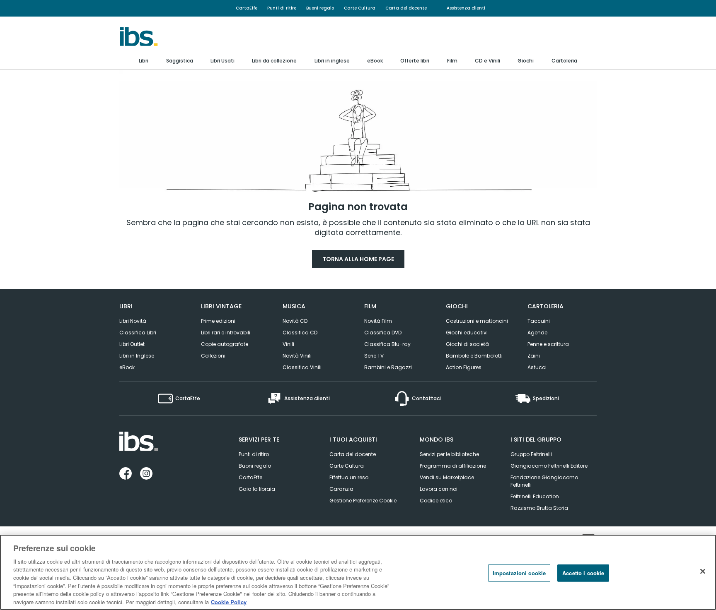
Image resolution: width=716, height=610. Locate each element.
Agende (537, 332)
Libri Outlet (132, 344)
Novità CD (295, 320)
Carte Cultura (359, 8)
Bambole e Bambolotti (474, 355)
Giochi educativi (467, 332)
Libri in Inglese (136, 355)
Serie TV (374, 355)
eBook (127, 367)
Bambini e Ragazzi (388, 367)
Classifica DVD (383, 332)
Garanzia (341, 488)
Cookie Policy (229, 601)
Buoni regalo (320, 8)
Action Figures (463, 367)
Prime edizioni (218, 320)
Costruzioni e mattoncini (477, 320)
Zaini (533, 355)
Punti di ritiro (281, 8)
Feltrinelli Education (534, 496)
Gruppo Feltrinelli (531, 454)
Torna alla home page (358, 259)
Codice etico (436, 500)
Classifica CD (300, 332)
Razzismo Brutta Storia (539, 508)
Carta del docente (406, 8)
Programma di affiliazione (453, 465)
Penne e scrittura (548, 344)
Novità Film (378, 320)
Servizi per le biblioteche (449, 454)
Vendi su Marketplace (447, 477)
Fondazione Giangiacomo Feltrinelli (544, 481)
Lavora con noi (438, 488)
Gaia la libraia (257, 488)
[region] (358, 572)
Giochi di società (467, 344)
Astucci (537, 367)
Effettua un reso (348, 477)
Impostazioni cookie (519, 573)
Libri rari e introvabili (225, 332)
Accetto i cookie (583, 573)
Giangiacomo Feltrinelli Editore (549, 465)
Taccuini (538, 320)
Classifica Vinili (302, 367)
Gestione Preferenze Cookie (363, 500)
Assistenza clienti (466, 8)
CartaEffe (246, 8)
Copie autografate (224, 344)
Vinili (288, 344)
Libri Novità (132, 320)
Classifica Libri (137, 332)
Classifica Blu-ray (387, 344)
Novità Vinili (297, 355)
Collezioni (213, 355)
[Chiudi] (703, 571)
